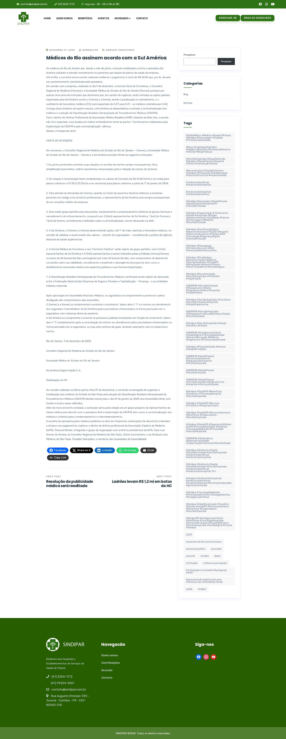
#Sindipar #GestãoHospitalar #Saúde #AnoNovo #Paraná (206, 324)
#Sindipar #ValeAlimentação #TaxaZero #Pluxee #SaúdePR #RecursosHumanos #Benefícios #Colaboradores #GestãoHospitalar (207, 508)
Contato (142, 18)
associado (216, 549)
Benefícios (85, 18)
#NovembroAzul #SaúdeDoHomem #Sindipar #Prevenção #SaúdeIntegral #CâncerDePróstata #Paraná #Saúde (206, 173)
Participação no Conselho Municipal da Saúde (206, 571)
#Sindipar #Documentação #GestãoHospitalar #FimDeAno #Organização (203, 276)
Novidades (122, 18)
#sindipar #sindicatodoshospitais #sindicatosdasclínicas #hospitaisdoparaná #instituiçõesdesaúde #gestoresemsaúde (209, 482)
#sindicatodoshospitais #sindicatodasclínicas (198, 193)
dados (217, 556)
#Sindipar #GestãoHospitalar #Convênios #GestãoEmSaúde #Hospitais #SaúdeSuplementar (208, 302)
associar (190, 556)
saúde (189, 589)
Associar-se (228, 18)
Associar (107, 670)
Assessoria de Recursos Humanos (204, 541)
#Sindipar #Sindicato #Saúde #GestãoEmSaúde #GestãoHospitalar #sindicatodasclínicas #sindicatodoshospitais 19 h (206, 468)
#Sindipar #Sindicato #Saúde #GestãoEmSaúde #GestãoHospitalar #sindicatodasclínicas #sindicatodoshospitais (206, 454)
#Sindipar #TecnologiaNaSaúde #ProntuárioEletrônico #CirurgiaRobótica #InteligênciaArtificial (208, 495)
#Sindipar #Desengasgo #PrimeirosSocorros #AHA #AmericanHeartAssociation (201, 248)
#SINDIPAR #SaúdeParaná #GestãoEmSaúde (200, 371)
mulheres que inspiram (215, 563)
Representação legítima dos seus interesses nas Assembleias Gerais (204, 580)
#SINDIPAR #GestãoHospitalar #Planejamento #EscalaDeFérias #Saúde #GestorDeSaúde (208, 314)
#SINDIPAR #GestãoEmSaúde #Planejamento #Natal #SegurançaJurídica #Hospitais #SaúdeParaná (203, 289)
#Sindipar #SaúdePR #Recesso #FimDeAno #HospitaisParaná (202, 404)
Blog (186, 94)
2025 (189, 534)
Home (47, 18)
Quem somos (64, 18)
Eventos (103, 18)
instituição (192, 563)
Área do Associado (257, 18)
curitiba (204, 556)
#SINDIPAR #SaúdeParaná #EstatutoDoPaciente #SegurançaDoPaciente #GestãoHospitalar (200, 360)
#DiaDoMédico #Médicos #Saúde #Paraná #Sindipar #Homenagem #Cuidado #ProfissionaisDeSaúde (208, 138)
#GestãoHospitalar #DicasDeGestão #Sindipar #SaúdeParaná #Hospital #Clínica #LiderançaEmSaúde (205, 161)
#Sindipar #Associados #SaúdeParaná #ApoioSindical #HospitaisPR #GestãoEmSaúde (206, 203)
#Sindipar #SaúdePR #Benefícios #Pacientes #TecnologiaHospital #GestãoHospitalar (204, 394)
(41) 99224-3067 (62, 683)
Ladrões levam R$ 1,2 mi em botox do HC (142, 483)
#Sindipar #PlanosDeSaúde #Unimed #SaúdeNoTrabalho (205, 348)
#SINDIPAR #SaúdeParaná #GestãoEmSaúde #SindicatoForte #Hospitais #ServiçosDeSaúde (205, 382)
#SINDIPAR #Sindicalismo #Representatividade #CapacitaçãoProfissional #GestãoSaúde (208, 441)
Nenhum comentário (120, 50)
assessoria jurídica (195, 549)
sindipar (202, 589)
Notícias (188, 103)
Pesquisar (190, 54)
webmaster (90, 50)
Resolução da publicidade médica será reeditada (69, 483)
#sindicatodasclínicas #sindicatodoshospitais (198, 183)
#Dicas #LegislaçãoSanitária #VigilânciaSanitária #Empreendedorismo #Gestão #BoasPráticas (208, 149)
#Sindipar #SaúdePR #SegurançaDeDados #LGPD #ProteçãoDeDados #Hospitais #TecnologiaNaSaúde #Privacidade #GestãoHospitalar (208, 428)
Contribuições (110, 662)
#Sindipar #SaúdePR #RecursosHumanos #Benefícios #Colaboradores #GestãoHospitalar (208, 415)
